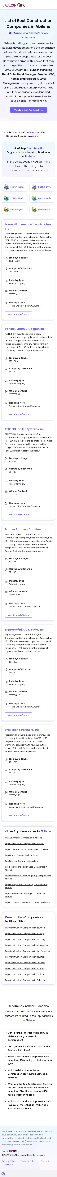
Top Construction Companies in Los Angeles (26, 945)
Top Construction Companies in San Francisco (27, 951)
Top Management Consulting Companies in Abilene (26, 886)
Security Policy (28, 1161)
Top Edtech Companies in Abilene (21, 855)
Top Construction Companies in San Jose (25, 962)
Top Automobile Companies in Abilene (23, 837)
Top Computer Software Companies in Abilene (27, 902)
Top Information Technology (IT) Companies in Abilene (28, 877)
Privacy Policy (9, 1161)
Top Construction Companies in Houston (25, 956)
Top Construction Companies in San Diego (25, 939)
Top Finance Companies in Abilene (21, 861)
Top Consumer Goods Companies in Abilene (26, 849)
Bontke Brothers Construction (26, 529)
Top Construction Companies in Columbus (25, 980)
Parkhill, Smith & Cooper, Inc (25, 329)
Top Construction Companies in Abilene (24, 843)
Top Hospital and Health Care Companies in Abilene (26, 868)
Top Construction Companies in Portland (25, 974)
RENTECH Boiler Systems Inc (24, 429)
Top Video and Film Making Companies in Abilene (25, 895)
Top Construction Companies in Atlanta (24, 968)
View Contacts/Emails (18, 314)
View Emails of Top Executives (28, 110)
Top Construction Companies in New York (25, 927)
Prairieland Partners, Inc (22, 730)
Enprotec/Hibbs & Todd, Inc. (24, 629)
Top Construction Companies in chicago (24, 933)
